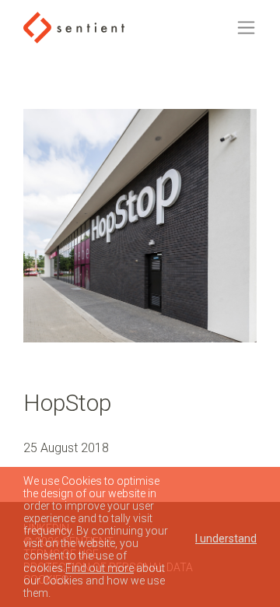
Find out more (99, 568)
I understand (226, 538)
